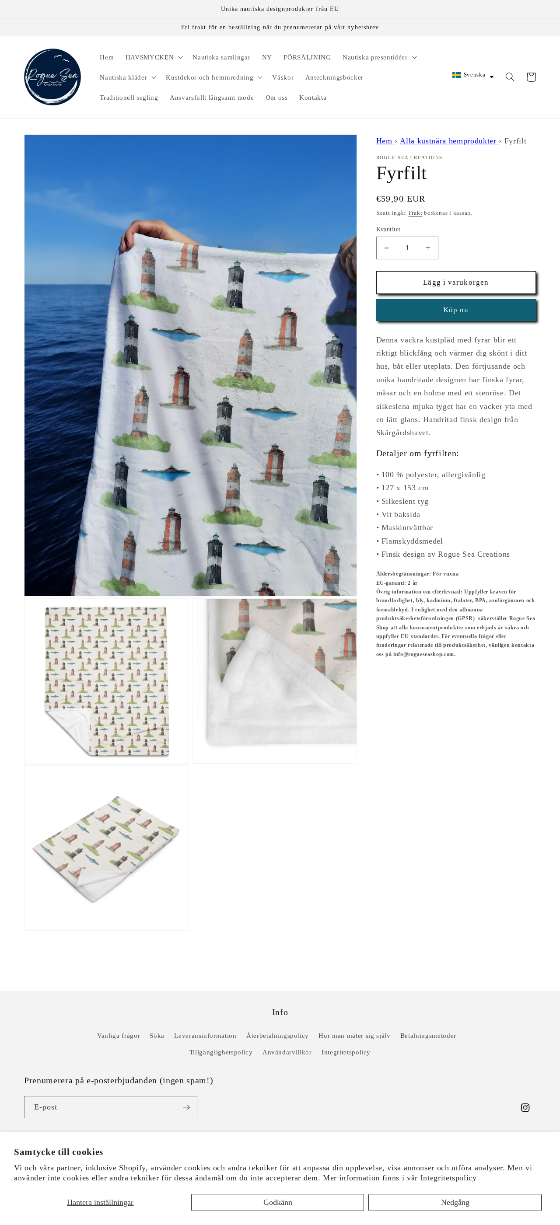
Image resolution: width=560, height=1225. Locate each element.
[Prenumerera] (186, 1107)
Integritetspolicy (448, 1177)
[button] (153, 57)
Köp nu (456, 310)
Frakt (416, 212)
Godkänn (277, 1202)
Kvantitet (388, 229)
